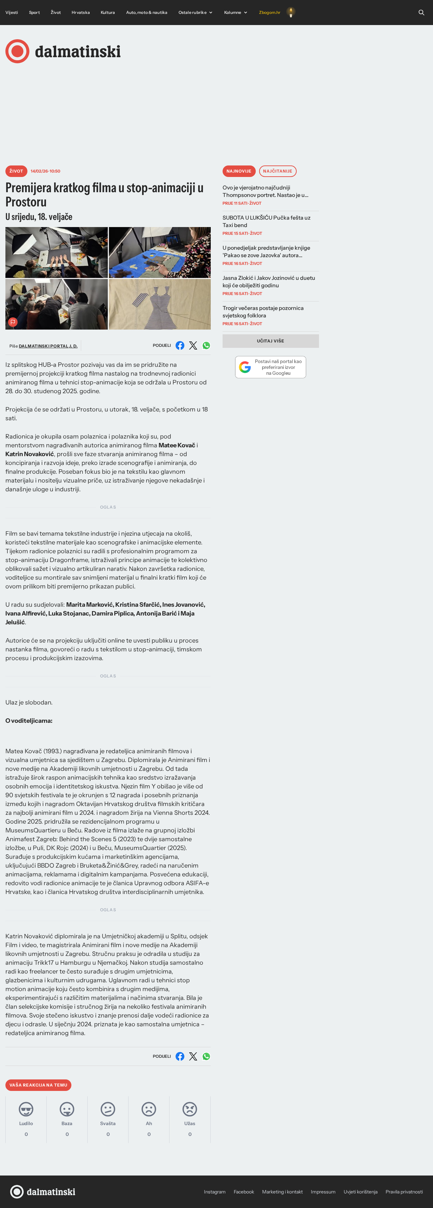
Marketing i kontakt (282, 1192)
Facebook (244, 1192)
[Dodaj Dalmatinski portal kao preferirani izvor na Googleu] (271, 367)
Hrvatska (81, 12)
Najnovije (239, 171)
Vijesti (11, 12)
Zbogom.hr (270, 12)
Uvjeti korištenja (361, 1192)
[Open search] (421, 12)
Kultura (108, 12)
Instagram (215, 1192)
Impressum (323, 1192)
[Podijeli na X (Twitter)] (193, 345)
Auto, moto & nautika (147, 12)
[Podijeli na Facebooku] (180, 345)
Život (56, 12)
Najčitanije (278, 171)
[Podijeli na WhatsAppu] (206, 345)
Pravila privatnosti (404, 1192)
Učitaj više (271, 340)
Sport (34, 12)
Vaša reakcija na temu (38, 1085)
